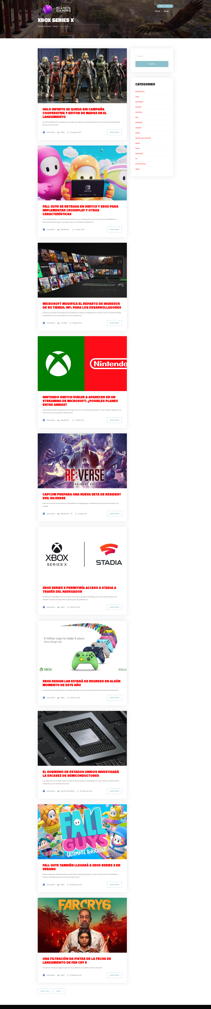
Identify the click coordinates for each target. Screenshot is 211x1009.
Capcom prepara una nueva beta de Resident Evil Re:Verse (82, 496)
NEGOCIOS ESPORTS (143, 138)
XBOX (62, 132)
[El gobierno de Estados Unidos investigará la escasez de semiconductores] (84, 738)
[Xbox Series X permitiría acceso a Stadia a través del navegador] (84, 554)
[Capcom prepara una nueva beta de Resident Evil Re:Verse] (84, 461)
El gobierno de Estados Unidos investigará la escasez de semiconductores (81, 773)
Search (152, 64)
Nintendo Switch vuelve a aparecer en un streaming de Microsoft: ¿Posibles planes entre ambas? (80, 400)
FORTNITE (138, 122)
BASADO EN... (65, 229)
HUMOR (138, 128)
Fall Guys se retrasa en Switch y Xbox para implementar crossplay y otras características (80, 210)
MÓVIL (137, 133)
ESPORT (138, 107)
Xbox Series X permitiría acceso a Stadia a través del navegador (79, 589)
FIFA (136, 117)
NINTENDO (139, 153)
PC (62, 323)
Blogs (166, 11)
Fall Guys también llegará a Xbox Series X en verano (81, 867)
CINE (137, 97)
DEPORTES (139, 102)
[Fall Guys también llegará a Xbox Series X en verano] (84, 832)
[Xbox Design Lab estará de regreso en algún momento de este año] (84, 647)
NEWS (137, 143)
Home (157, 11)
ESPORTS (138, 112)
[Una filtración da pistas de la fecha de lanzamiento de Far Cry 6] (84, 925)
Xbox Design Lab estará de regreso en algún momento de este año (81, 682)
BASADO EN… (140, 91)
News (137, 148)
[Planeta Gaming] (55, 9)
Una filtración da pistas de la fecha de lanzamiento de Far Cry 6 (77, 960)
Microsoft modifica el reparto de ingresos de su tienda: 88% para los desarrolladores (82, 305)
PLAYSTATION (65, 791)
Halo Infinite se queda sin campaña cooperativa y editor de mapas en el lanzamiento (75, 112)
